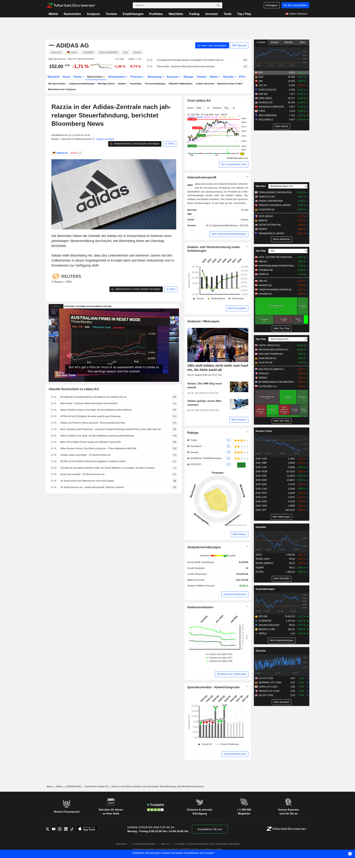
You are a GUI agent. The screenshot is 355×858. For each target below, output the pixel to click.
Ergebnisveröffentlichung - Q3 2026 (230, 225)
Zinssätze (261, 650)
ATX (261, 72)
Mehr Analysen (238, 419)
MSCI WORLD (266, 119)
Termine (111, 14)
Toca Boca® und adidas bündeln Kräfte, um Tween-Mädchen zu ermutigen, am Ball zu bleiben (107, 468)
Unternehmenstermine (235, 754)
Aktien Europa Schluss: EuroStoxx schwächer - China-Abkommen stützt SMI (98, 448)
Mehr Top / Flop (281, 328)
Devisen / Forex (264, 431)
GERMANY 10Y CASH (270, 682)
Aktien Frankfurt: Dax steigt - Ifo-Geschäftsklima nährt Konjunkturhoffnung (96, 435)
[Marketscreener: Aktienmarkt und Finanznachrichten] (71, 5)
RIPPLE (263, 633)
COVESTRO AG (267, 209)
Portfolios (156, 14)
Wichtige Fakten (106, 83)
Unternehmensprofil (201, 177)
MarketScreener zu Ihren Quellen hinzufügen (136, 143)
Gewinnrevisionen (200, 607)
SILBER (260, 567)
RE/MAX (263, 229)
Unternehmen (117, 76)
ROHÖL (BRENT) (264, 563)
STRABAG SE (266, 270)
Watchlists (176, 14)
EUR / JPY (261, 510)
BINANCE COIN (267, 629)
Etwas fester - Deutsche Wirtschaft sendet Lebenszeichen (186, 66)
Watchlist (261, 186)
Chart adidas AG (199, 100)
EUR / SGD (261, 505)
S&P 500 (263, 94)
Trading (194, 14)
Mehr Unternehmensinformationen (229, 234)
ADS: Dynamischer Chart (233, 164)
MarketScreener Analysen (62, 89)
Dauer (190, 108)
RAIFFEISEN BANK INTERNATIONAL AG (277, 266)
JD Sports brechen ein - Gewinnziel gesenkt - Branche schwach (92, 487)
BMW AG (263, 220)
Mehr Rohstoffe (281, 578)
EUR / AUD (261, 493)
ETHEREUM (265, 621)
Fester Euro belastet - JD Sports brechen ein (82, 474)
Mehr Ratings (239, 534)
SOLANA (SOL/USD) (269, 625)
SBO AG (263, 261)
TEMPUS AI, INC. (267, 196)
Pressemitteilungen (155, 83)
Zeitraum (217, 108)
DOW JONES (265, 98)
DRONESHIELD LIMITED (271, 233)
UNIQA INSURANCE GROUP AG (275, 289)
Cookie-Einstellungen (144, 844)
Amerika (288, 42)
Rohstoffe (261, 527)
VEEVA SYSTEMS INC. (270, 225)
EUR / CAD (261, 488)
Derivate (228, 76)
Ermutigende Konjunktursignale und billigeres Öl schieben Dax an (190, 60)
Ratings (188, 76)
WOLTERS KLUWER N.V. (271, 369)
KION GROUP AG (267, 358)
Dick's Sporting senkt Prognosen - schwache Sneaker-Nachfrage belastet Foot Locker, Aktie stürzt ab (110, 429)
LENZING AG (265, 294)
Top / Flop (244, 14)
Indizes (262, 42)
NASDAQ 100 (266, 102)
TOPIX (262, 111)
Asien (302, 42)
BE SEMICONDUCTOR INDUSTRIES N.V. (277, 382)
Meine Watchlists (281, 239)
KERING (263, 377)
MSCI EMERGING (268, 115)
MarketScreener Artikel (229, 83)
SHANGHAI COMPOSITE (271, 106)
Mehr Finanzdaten (237, 308)
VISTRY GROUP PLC (269, 345)
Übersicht (54, 76)
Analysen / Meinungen (203, 321)
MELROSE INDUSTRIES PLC (274, 349)
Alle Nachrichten (57, 83)
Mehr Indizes (281, 126)
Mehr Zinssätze (281, 702)
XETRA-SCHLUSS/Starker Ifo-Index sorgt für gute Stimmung (90, 416)
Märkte (53, 14)
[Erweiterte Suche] (218, 5)
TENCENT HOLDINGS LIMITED (275, 205)
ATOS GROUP (266, 216)
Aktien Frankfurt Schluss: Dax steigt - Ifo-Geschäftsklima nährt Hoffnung (95, 410)
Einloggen (272, 5)
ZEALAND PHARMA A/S (271, 354)
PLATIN (259, 572)
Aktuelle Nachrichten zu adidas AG (74, 389)
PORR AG (264, 274)
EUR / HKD (261, 501)
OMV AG (263, 281)
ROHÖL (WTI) (263, 559)
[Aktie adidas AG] (79, 152)
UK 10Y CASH (266, 695)
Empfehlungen (133, 14)
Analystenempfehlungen (82, 83)
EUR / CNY (261, 497)
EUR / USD (261, 458)
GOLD (259, 554)
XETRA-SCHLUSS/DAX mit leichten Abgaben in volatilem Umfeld (93, 461)
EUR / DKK (261, 484)
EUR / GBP (261, 463)
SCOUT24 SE (266, 362)
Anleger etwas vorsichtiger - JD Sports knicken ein (85, 455)
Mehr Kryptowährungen (281, 640)
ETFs (242, 76)
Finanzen (137, 76)
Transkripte (136, 83)
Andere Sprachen (205, 83)
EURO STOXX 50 (267, 89)
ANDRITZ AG (265, 285)
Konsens (173, 76)
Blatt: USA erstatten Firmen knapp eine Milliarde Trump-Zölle (90, 442)
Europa (274, 42)
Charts (77, 76)
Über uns (165, 844)
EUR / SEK (261, 476)
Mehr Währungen (281, 517)
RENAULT (264, 373)
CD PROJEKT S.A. (268, 386)
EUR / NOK (261, 480)
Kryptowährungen (265, 589)
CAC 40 (263, 85)
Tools (227, 14)
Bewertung (155, 76)
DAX (261, 77)
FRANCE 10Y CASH (269, 691)
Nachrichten (72, 14)
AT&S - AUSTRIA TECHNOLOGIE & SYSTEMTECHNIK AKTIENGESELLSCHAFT (277, 257)
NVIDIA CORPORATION (271, 201)
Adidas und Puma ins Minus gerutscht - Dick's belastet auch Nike (92, 423)
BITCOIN (263, 616)
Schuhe (244, 219)
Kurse (66, 76)
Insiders (122, 83)
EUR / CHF (261, 467)
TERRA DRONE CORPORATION (275, 192)
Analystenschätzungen (204, 547)
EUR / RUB (261, 471)
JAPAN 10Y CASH (268, 686)
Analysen (93, 14)
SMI (261, 81)
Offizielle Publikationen (180, 83)
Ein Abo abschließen (295, 5)
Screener (211, 14)
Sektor (214, 76)
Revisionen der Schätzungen (231, 674)
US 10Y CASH (266, 678)
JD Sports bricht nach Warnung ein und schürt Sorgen (87, 481)
